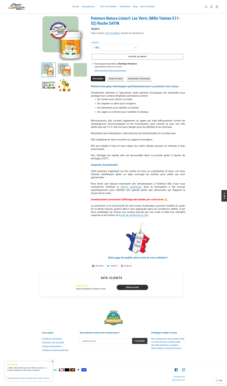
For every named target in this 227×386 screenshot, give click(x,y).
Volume (95, 42)
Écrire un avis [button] (132, 287)
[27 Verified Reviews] (113, 330)
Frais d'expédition (112, 33)
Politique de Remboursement (55, 350)
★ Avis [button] (224, 195)
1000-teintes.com (178, 380)
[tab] (98, 78)
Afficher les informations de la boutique (110, 70)
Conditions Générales (52, 339)
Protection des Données (53, 342)
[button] (53, 361)
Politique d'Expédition (52, 346)
